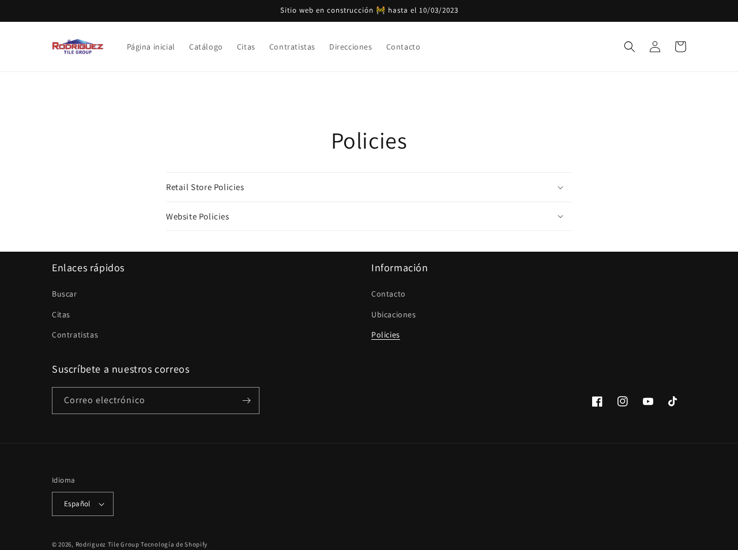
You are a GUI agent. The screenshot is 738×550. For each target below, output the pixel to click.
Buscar (64, 294)
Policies (385, 334)
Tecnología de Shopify (174, 544)
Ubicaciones (393, 314)
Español (77, 504)
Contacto (388, 294)
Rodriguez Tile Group (108, 544)
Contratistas (75, 334)
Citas (61, 314)
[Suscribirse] (246, 400)
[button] (629, 46)
